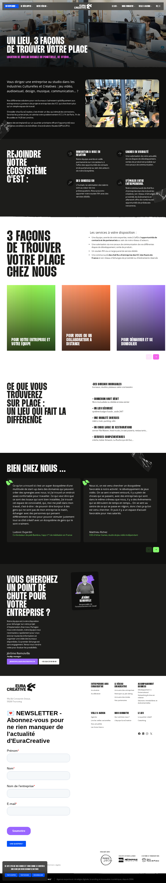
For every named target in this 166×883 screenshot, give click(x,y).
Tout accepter (11, 875)
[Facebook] (139, 733)
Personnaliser (38, 875)
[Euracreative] (83, 6)
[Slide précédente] (149, 357)
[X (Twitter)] (151, 733)
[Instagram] (147, 733)
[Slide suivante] (156, 357)
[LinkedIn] (143, 733)
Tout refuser (25, 875)
